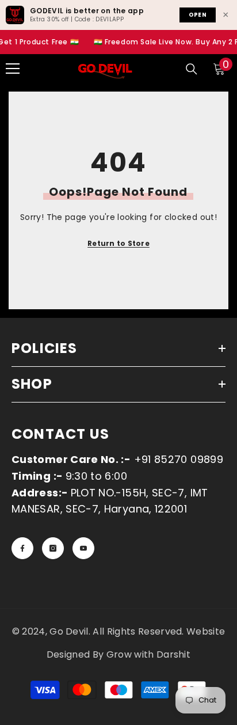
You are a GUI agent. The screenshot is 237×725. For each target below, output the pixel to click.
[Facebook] (22, 548)
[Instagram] (53, 548)
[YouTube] (83, 548)
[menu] (13, 68)
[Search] (191, 69)
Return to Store (118, 243)
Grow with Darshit (148, 654)
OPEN (198, 14)
